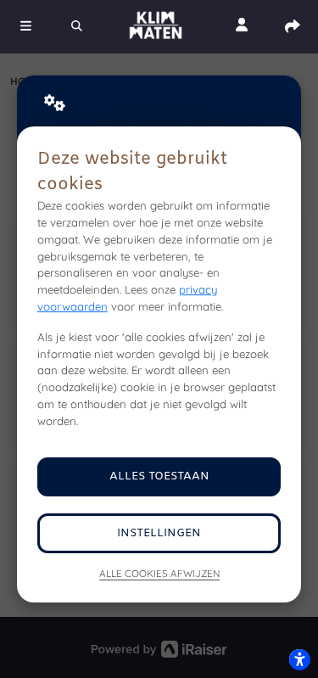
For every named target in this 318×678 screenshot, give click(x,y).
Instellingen (159, 533)
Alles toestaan (159, 476)
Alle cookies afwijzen (159, 573)
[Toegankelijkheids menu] (299, 659)
